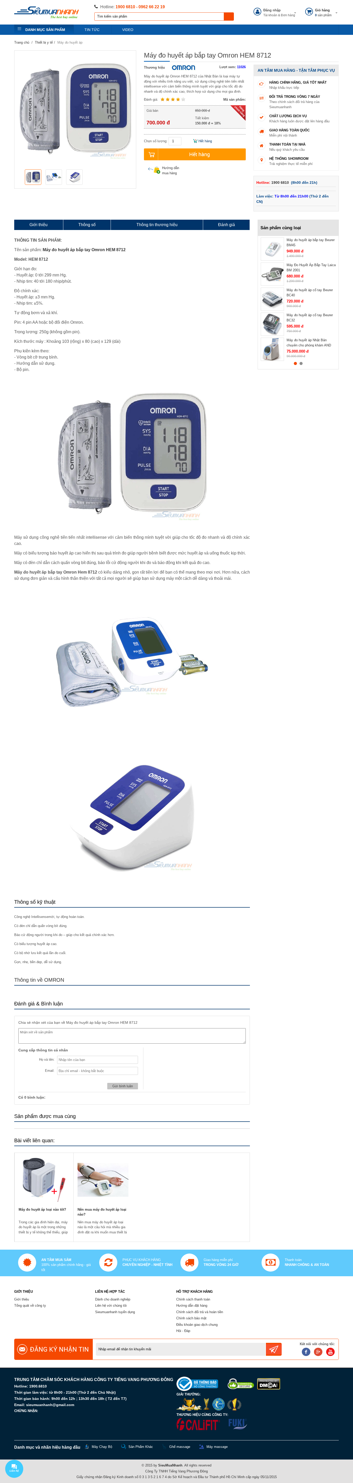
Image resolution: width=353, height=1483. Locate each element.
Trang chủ (21, 42)
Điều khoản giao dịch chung (197, 1325)
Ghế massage (179, 1447)
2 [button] (301, 363)
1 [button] (295, 363)
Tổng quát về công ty (30, 1305)
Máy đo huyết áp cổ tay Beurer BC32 (310, 317)
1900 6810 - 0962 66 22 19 (140, 7)
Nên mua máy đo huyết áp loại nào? (102, 1212)
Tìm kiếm (229, 16)
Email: (50, 1071)
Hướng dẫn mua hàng (170, 170)
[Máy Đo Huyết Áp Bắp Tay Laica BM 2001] (272, 274)
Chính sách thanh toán (193, 1299)
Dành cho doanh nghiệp (112, 1299)
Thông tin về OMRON (39, 980)
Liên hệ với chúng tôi (111, 1305)
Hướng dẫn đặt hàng (191, 1305)
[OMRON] (182, 67)
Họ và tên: (47, 1059)
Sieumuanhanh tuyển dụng (115, 1312)
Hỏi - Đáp (183, 1331)
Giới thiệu (21, 1299)
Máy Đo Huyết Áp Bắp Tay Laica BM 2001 (311, 267)
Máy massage (217, 1447)
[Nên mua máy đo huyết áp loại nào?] (103, 1180)
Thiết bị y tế (44, 42)
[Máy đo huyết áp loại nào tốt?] (44, 1180)
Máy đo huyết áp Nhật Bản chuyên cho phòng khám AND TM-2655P (309, 345)
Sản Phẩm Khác (140, 1447)
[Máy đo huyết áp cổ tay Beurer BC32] (272, 324)
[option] (34, 177)
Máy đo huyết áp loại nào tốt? (42, 1209)
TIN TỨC (92, 30)
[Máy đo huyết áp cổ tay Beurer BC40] (272, 299)
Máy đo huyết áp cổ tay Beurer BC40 (310, 292)
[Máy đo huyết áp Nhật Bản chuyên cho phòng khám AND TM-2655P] (272, 349)
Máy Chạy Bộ (102, 1447)
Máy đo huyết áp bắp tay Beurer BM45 (311, 242)
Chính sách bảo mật (191, 1318)
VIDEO (127, 30)
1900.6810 (38, 1386)
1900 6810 (280, 182)
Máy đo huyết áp (69, 42)
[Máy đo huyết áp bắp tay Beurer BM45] (272, 249)
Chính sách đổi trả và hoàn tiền (199, 1312)
